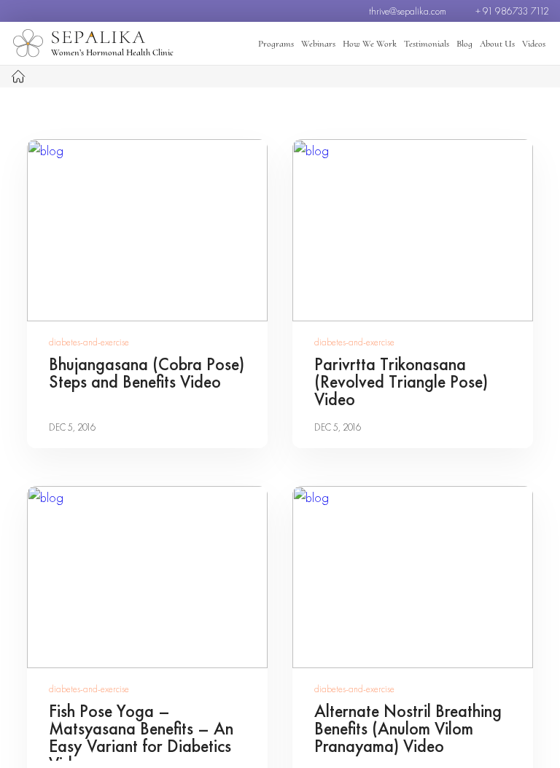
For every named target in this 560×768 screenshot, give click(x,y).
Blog (464, 44)
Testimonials (426, 44)
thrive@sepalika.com (407, 10)
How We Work (370, 44)
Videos (533, 44)
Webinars (318, 44)
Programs (276, 44)
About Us (497, 44)
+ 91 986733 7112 (512, 10)
